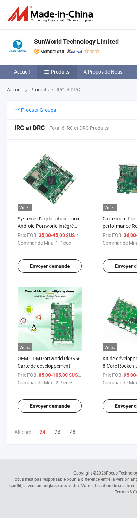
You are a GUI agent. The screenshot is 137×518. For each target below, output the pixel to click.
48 (73, 432)
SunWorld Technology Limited (76, 41)
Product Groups (38, 110)
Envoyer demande (50, 266)
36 (57, 432)
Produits (60, 71)
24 (42, 432)
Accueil (22, 71)
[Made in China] (51, 14)
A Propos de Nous (103, 71)
